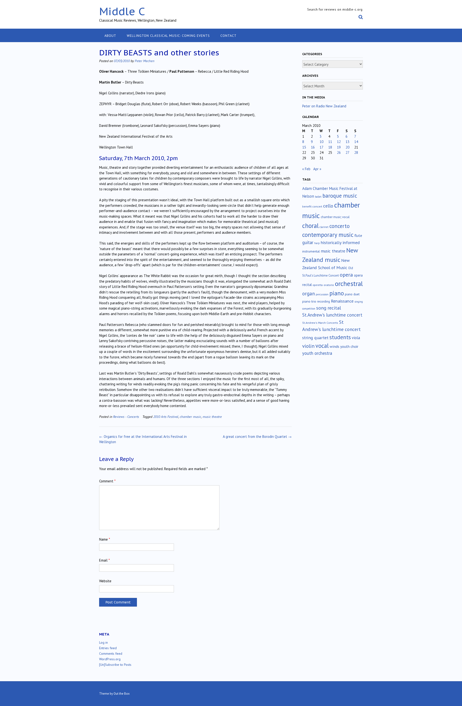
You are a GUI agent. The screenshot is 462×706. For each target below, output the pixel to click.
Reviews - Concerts (126, 416)
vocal (322, 346)
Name (104, 539)
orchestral (349, 283)
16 (313, 147)
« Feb (306, 169)
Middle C (122, 11)
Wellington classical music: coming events (168, 35)
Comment (107, 481)
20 (347, 147)
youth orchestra (317, 353)
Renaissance (342, 301)
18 (330, 147)
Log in (103, 642)
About (110, 35)
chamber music (190, 416)
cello (328, 206)
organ (308, 293)
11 (330, 141)
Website (105, 581)
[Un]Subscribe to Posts (115, 664)
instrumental (311, 251)
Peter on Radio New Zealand (324, 106)
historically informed (340, 242)
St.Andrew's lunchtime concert (332, 315)
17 (321, 147)
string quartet (315, 337)
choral (310, 225)
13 (347, 141)
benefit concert (312, 206)
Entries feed (108, 648)
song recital (328, 307)
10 (321, 141)
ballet (318, 196)
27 (347, 152)
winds (334, 346)
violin (308, 346)
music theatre (212, 416)
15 (304, 147)
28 (356, 152)
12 (339, 141)
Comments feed (110, 653)
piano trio (309, 301)
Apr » (317, 169)
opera (346, 274)
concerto (339, 225)
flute (358, 235)
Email (104, 560)
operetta (318, 285)
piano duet (352, 294)
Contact (228, 35)
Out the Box (122, 694)
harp (317, 243)
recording (323, 301)
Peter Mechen (144, 60)
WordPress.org (110, 659)
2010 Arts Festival (165, 416)
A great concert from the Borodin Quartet (257, 436)
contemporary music (327, 235)
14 (356, 141)
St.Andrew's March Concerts (320, 322)
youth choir (349, 346)
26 (339, 152)
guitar (307, 242)
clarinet (324, 227)
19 (339, 147)
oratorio (329, 285)
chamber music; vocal (335, 217)
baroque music (339, 195)
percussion (322, 294)
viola (356, 337)
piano (336, 293)
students (340, 337)
